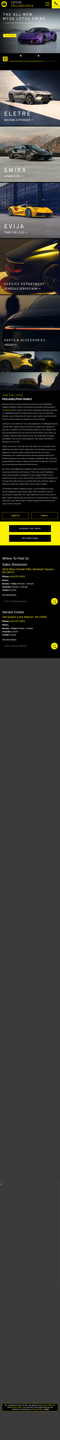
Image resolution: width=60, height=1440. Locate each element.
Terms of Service (48, 1405)
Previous (21, 56)
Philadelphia (22, 4)
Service (44, 516)
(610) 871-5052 (17, 576)
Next (39, 56)
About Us (15, 516)
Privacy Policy (16, 1407)
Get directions (9, 595)
